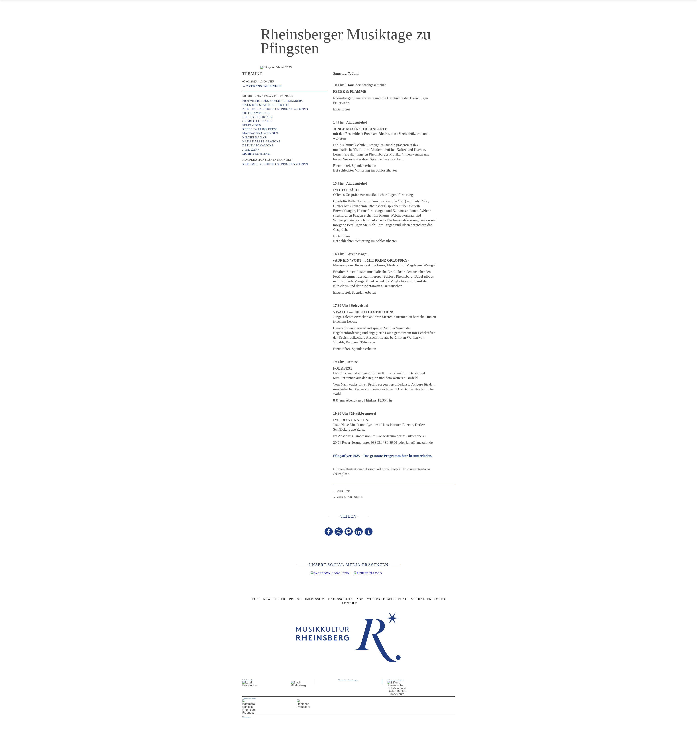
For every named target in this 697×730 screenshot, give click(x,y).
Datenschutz (340, 599)
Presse (295, 599)
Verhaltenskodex (428, 599)
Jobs (256, 599)
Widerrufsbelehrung (387, 599)
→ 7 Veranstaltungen (262, 86)
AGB (360, 599)
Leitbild (350, 603)
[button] (329, 531)
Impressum (314, 599)
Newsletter (274, 599)
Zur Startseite (350, 497)
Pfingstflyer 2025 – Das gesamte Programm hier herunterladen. (382, 456)
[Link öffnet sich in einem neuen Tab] (330, 573)
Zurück (343, 491)
